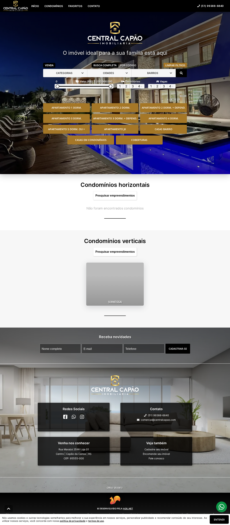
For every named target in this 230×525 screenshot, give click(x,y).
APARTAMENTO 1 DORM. (67, 107)
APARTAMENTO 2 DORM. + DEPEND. (163, 107)
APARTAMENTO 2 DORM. (115, 107)
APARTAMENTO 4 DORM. (164, 118)
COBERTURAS (139, 140)
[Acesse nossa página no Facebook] (65, 416)
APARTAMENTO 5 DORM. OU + (66, 129)
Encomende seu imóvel (156, 453)
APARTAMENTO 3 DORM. (67, 118)
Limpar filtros (175, 65)
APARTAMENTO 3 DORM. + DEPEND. (115, 118)
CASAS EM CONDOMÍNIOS (91, 140)
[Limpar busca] (140, 195)
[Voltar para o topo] (8, 508)
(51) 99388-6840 (212, 5)
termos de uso (96, 520)
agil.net (128, 508)
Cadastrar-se (178, 348)
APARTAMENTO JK (115, 129)
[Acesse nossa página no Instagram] (82, 416)
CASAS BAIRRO (163, 129)
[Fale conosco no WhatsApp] (74, 416)
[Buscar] (181, 73)
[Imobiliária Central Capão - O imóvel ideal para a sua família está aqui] (115, 33)
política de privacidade (72, 520)
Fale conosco (156, 458)
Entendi (219, 519)
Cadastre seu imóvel (156, 449)
